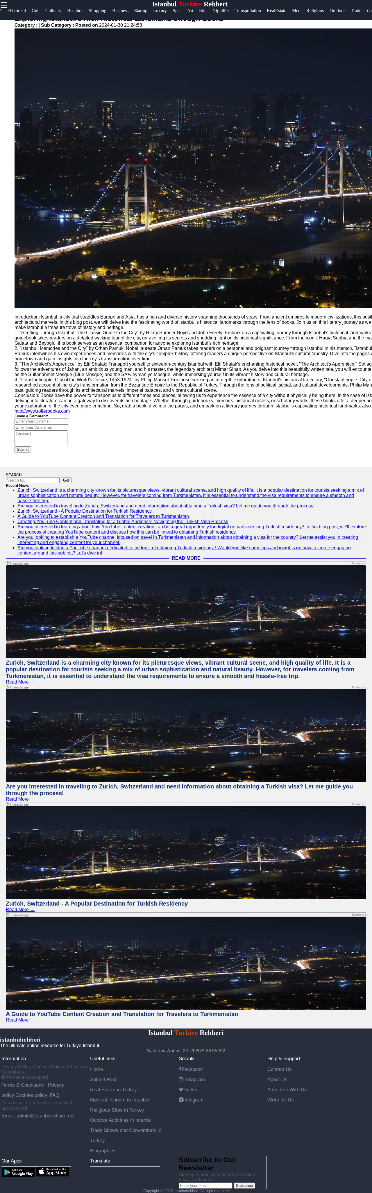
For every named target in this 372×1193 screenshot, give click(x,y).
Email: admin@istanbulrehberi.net (38, 1116)
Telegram (193, 1100)
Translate (100, 1161)
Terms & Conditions (23, 1085)
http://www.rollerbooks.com (42, 411)
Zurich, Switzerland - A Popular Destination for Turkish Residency (84, 511)
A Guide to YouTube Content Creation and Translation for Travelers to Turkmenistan (103, 516)
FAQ (54, 1095)
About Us (277, 1079)
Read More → (20, 681)
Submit (23, 449)
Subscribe (244, 1185)
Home (96, 1069)
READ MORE (186, 558)
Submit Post (103, 1079)
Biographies (103, 1150)
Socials (187, 1058)
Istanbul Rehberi (190, 4)
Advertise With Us (287, 1089)
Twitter (190, 1089)
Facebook (192, 1069)
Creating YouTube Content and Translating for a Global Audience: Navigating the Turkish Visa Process (122, 521)
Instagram (194, 1079)
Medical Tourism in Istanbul (119, 1100)
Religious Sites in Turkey (117, 1110)
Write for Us (280, 1100)
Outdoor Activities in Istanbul (121, 1120)
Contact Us (279, 1069)
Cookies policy (31, 1095)
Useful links (103, 1058)
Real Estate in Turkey (113, 1089)
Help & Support (283, 1058)
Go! (66, 480)
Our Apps (11, 1161)
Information (13, 1058)
